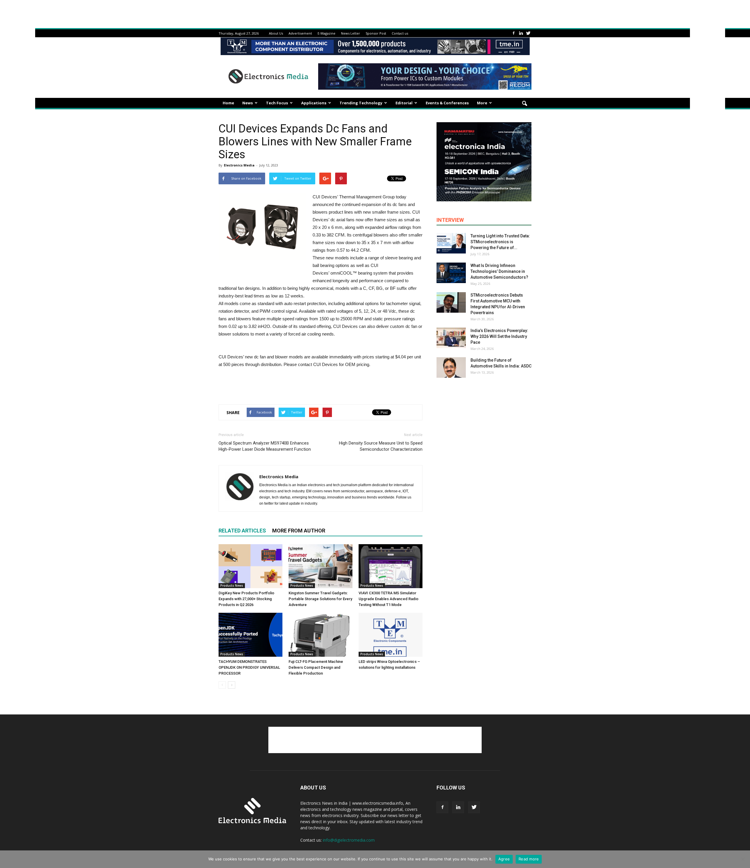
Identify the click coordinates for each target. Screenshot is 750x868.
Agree (504, 859)
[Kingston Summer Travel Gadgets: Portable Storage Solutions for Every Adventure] (320, 566)
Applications (313, 102)
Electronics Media (239, 165)
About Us (276, 33)
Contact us (400, 33)
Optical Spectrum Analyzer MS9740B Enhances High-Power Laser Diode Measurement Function (265, 446)
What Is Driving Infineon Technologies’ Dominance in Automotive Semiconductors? (499, 271)
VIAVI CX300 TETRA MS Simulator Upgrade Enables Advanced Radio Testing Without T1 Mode (388, 599)
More (482, 102)
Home (228, 102)
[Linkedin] (521, 33)
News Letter (350, 33)
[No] (743, 859)
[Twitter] (528, 33)
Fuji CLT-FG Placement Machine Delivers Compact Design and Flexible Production (316, 667)
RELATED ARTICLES (242, 530)
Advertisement (300, 33)
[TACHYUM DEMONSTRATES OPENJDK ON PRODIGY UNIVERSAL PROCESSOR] (250, 635)
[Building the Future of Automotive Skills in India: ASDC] (451, 367)
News (247, 102)
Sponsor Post (376, 33)
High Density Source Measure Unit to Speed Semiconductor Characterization (380, 446)
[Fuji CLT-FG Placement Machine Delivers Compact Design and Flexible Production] (320, 635)
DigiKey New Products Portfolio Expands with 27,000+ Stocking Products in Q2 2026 (246, 599)
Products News (231, 585)
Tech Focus (277, 102)
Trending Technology (361, 102)
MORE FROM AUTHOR (298, 530)
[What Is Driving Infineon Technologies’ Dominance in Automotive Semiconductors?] (451, 273)
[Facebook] (513, 33)
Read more (529, 859)
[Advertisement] (320, 385)
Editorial (404, 102)
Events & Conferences (447, 102)
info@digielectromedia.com (349, 840)
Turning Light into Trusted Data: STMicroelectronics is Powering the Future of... (500, 242)
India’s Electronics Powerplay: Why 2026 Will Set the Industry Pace (499, 336)
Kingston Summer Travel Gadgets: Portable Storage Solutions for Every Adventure (320, 599)
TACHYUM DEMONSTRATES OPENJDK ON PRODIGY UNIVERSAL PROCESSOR (249, 667)
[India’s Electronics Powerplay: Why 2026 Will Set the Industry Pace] (451, 338)
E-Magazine (326, 33)
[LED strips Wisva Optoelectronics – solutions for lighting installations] (390, 635)
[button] (524, 104)
